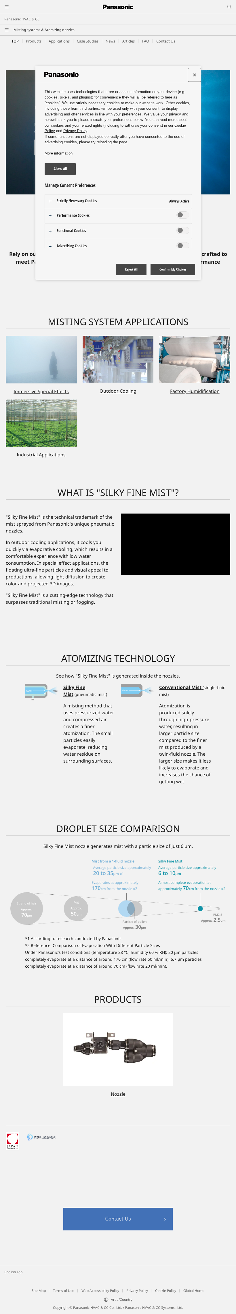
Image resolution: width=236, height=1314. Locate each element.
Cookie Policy (165, 1290)
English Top (13, 1271)
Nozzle (118, 1094)
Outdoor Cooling (118, 391)
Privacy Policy (137, 1290)
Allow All (60, 168)
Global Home (193, 1290)
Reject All (131, 269)
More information (59, 153)
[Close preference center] (194, 75)
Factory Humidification (195, 391)
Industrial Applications (41, 454)
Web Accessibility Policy (100, 1290)
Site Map (39, 1290)
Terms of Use (63, 1290)
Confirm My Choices (172, 269)
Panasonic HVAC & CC (22, 19)
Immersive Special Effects (41, 391)
